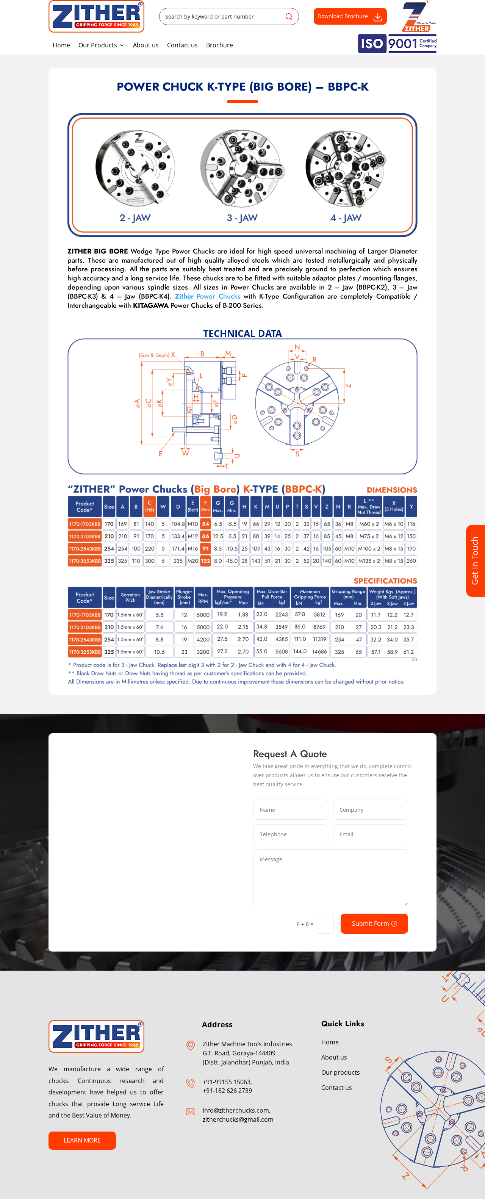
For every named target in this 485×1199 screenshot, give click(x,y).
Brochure (219, 45)
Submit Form (370, 923)
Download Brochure (343, 16)
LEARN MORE (82, 1140)
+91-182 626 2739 (227, 1090)
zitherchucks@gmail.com (238, 1119)
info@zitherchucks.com (236, 1110)
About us (146, 45)
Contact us (182, 45)
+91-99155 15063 (226, 1082)
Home (61, 45)
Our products (340, 1072)
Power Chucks (208, 296)
